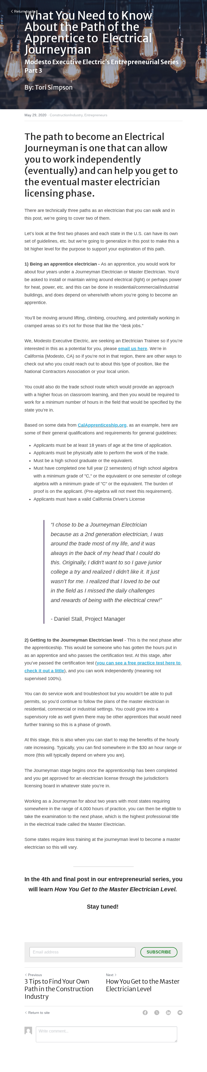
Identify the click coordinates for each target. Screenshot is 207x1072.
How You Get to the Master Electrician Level (143, 985)
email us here (132, 348)
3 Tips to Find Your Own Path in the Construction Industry (58, 989)
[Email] (180, 1012)
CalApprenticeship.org (102, 425)
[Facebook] (145, 1012)
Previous (35, 975)
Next (109, 975)
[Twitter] (156, 1012)
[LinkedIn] (168, 1012)
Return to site (25, 11)
